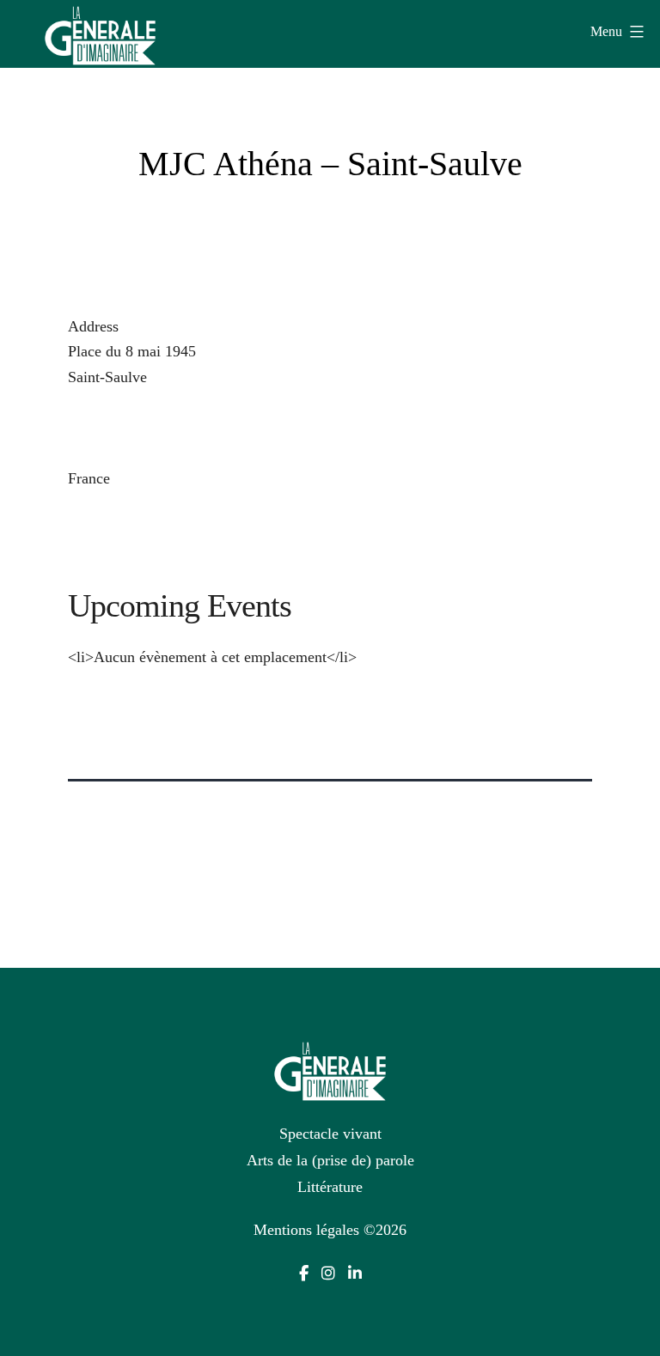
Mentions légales (306, 1229)
